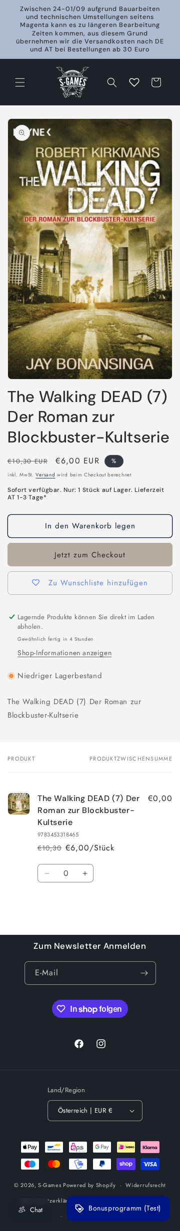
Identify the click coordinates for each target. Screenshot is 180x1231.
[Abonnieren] (145, 973)
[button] (20, 82)
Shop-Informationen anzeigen (65, 653)
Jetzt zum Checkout (90, 554)
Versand (45, 474)
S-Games (49, 1185)
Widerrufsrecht (146, 1185)
